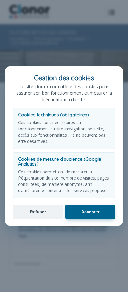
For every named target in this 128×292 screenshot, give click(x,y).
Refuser (38, 211)
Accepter (90, 211)
